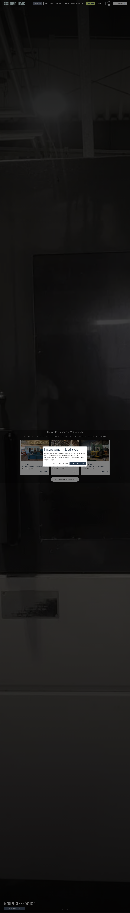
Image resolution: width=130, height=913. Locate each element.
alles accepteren (78, 464)
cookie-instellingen (60, 464)
